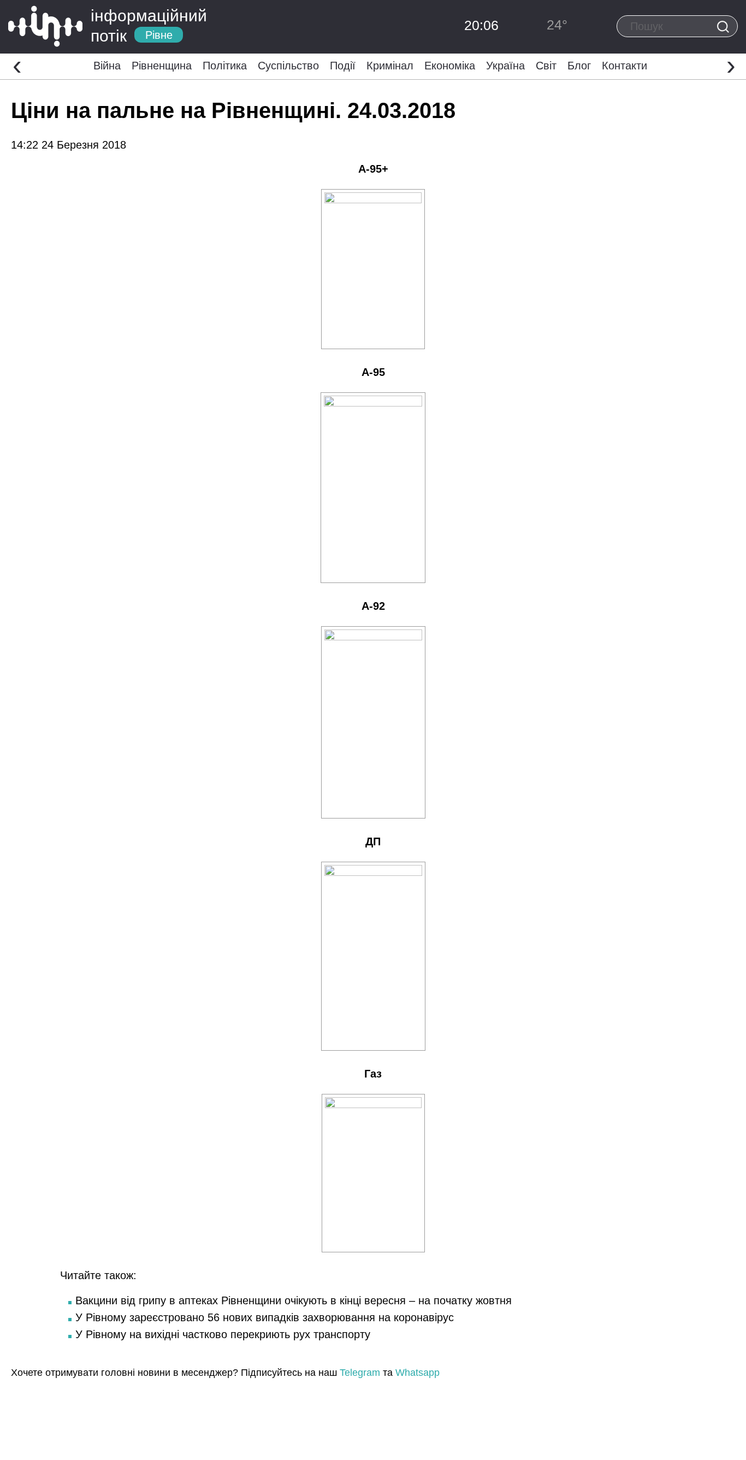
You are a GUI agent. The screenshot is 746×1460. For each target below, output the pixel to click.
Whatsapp (417, 1372)
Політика (225, 66)
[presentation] (17, 65)
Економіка (449, 66)
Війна (107, 66)
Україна (505, 66)
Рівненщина (162, 66)
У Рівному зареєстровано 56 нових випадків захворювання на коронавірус (264, 1317)
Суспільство (288, 66)
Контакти (624, 66)
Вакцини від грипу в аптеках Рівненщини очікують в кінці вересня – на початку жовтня (293, 1300)
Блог (579, 66)
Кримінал (389, 66)
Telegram (360, 1372)
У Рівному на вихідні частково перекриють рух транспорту (222, 1334)
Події (343, 66)
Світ (546, 66)
